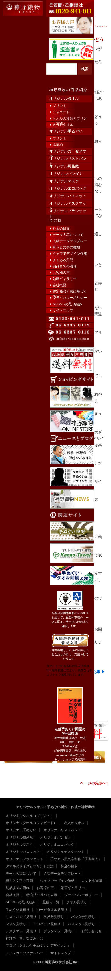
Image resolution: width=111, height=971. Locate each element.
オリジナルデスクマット (67, 204)
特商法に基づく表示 (41, 895)
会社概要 (59, 285)
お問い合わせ (91, 931)
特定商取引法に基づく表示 (70, 291)
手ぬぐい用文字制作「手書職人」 (76, 859)
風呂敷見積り (54, 917)
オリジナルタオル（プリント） (30, 816)
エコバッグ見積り (47, 924)
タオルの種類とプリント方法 (70, 118)
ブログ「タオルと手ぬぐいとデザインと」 (38, 945)
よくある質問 (63, 260)
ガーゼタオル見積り (52, 910)
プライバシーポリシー (70, 298)
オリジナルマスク (64, 181)
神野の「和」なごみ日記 (24, 938)
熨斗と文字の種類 (66, 247)
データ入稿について (68, 235)
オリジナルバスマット (67, 196)
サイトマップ (63, 310)
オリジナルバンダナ (66, 173)
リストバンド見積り (21, 917)
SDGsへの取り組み (67, 304)
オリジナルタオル (64, 98)
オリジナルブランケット (67, 211)
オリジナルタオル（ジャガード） (31, 823)
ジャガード (61, 112)
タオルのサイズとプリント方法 (30, 866)
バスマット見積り (81, 924)
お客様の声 (61, 273)
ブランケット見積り (59, 931)
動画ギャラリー (65, 279)
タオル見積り (77, 902)
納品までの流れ (65, 266)
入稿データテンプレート (70, 241)
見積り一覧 (50, 902)
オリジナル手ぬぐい (66, 131)
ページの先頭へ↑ (94, 783)
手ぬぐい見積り (18, 910)
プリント (59, 106)
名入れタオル (63, 125)
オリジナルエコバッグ (67, 188)
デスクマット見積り (21, 931)
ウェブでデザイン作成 (70, 254)
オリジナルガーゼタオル (67, 151)
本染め (58, 145)
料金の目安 (61, 228)
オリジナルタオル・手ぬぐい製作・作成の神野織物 (55, 807)
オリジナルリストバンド (67, 159)
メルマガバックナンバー (24, 953)
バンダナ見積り (83, 917)
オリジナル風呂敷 (64, 166)
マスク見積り (16, 924)
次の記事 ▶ (95, 671)
